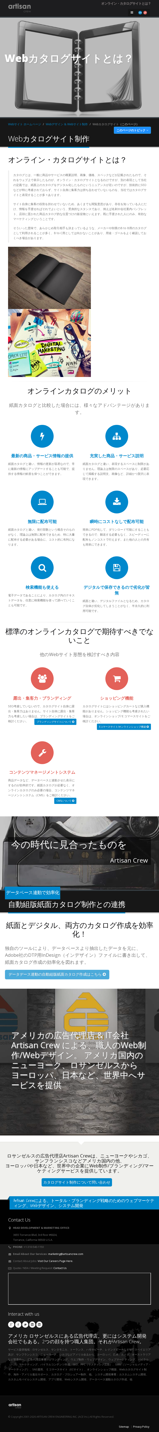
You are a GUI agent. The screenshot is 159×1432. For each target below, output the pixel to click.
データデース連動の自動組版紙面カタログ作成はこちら (55, 974)
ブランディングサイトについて (54, 721)
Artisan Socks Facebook (18, 1324)
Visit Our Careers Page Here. (55, 1261)
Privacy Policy (141, 1426)
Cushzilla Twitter (25, 1324)
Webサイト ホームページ (24, 124)
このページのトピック (131, 130)
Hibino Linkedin (32, 1324)
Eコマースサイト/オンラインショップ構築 (123, 726)
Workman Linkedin (39, 1324)
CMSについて (64, 800)
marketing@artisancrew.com (65, 1254)
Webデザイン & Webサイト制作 (67, 124)
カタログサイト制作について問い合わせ (76, 1182)
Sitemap (124, 1426)
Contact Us (60, 1268)
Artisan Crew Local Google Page (11, 1324)
